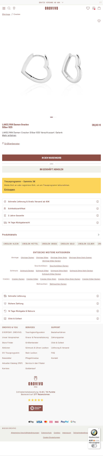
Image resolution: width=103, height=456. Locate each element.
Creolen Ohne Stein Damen (69, 279)
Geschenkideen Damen (59, 266)
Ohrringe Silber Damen (51, 261)
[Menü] (98, 429)
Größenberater (12, 143)
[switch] (94, 445)
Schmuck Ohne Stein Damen (81, 271)
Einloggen (9, 189)
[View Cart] (99, 8)
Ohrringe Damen (27, 257)
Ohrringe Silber (42, 257)
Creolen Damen (18, 279)
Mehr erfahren (9, 135)
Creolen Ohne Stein (48, 279)
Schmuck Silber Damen (51, 274)
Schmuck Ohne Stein (59, 271)
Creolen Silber (32, 279)
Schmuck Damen (27, 271)
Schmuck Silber (42, 271)
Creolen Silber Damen (91, 279)
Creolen (17, 14)
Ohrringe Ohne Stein (59, 257)
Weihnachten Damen (58, 284)
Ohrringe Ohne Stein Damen (80, 257)
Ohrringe (6, 14)
